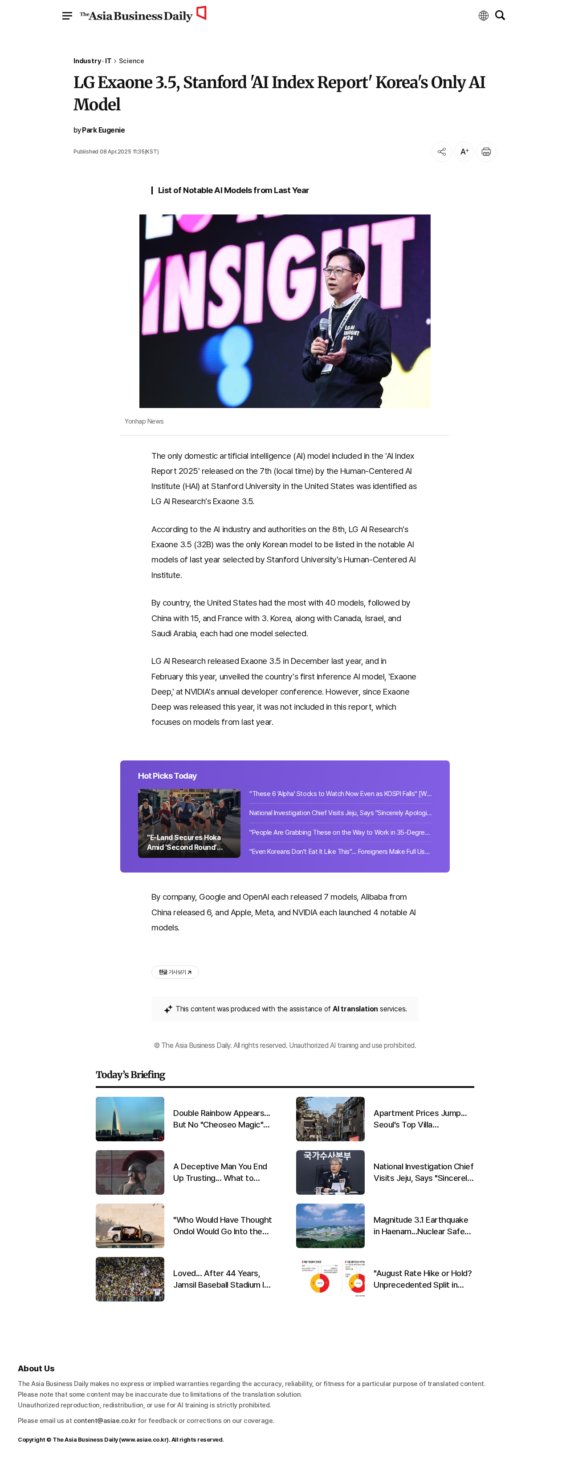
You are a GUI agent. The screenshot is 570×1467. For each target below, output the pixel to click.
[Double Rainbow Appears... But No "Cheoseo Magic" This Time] (130, 1139)
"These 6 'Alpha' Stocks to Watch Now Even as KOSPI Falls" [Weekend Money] (340, 794)
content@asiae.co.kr (104, 1421)
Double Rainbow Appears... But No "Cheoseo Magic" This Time (221, 1119)
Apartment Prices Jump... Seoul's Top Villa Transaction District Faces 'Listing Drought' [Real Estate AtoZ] (422, 1119)
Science (131, 61)
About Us (36, 1368)
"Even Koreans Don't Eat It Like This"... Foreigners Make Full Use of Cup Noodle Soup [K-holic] (340, 852)
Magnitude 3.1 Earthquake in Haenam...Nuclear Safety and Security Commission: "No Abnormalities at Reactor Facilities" (423, 1226)
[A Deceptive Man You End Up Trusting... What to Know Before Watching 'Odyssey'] (130, 1192)
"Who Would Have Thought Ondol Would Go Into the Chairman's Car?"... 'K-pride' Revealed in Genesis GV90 (222, 1226)
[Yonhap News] (285, 311)
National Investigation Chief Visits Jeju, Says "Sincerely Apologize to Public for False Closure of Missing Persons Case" (340, 813)
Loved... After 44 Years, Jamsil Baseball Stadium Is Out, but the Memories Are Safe (222, 1279)
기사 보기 (172, 972)
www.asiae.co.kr (144, 1439)
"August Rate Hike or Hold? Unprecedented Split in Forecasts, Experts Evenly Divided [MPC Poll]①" (423, 1279)
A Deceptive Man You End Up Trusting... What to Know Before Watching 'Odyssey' (220, 1172)
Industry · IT (92, 61)
